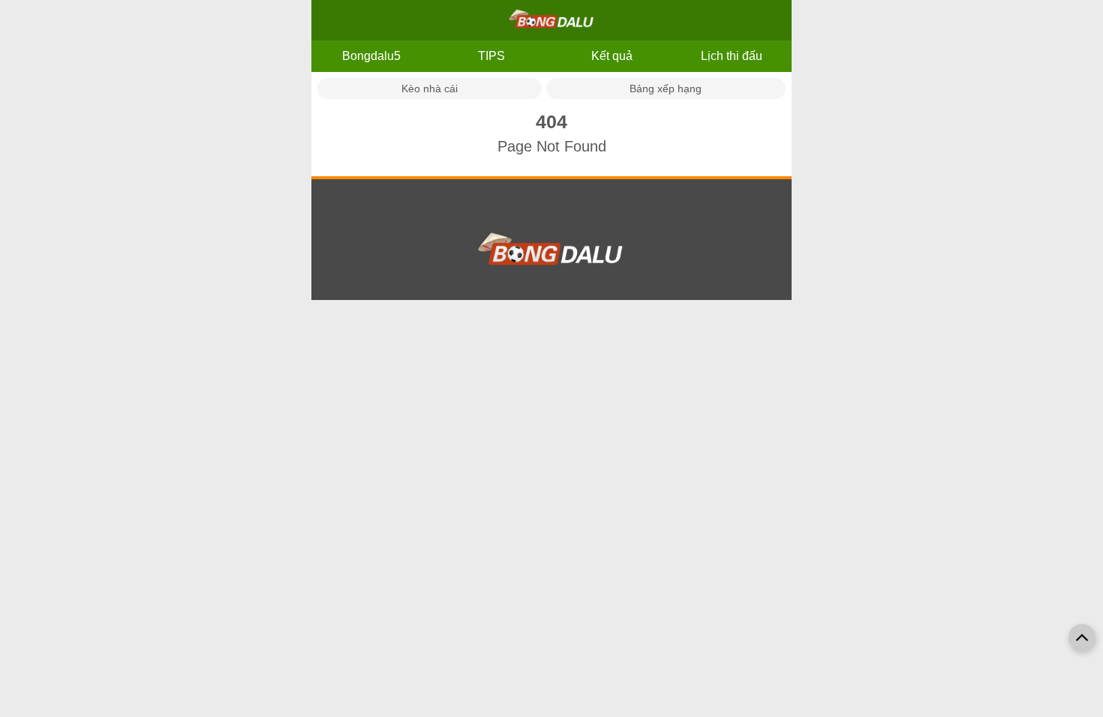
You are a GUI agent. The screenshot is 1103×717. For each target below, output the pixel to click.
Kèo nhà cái (429, 88)
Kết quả (612, 56)
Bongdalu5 (371, 56)
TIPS (491, 56)
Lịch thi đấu (731, 56)
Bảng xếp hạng (666, 88)
